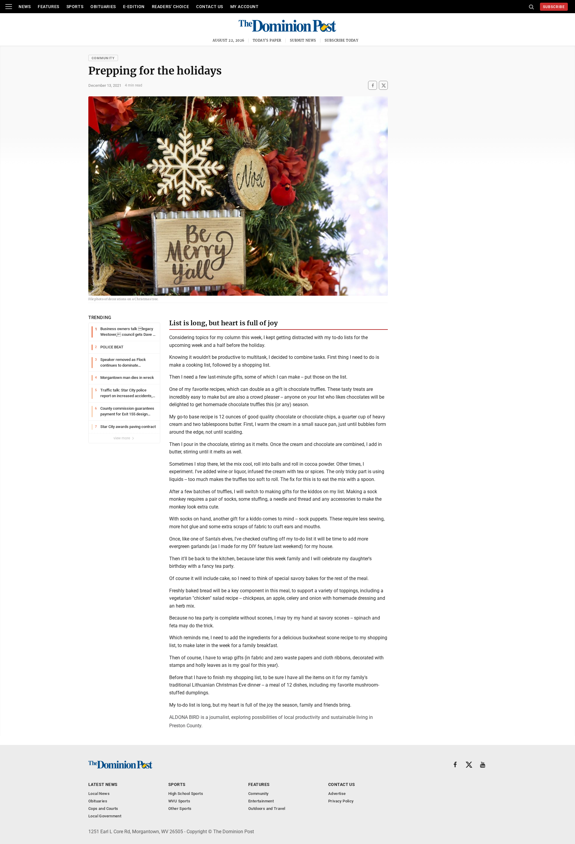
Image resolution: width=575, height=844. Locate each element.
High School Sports (185, 793)
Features (48, 6)
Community (103, 58)
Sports (74, 6)
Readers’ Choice (170, 6)
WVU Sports (179, 801)
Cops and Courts (103, 808)
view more (122, 438)
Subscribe (554, 7)
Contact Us (209, 6)
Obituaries (103, 6)
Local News (99, 793)
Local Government (104, 816)
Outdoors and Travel (266, 808)
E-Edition (134, 6)
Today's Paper (267, 40)
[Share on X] (383, 85)
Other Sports (180, 808)
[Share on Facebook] (372, 85)
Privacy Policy (340, 801)
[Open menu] (8, 6)
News (25, 6)
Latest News (103, 784)
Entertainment (261, 801)
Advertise (337, 793)
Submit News (303, 40)
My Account (244, 6)
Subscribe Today (341, 40)
